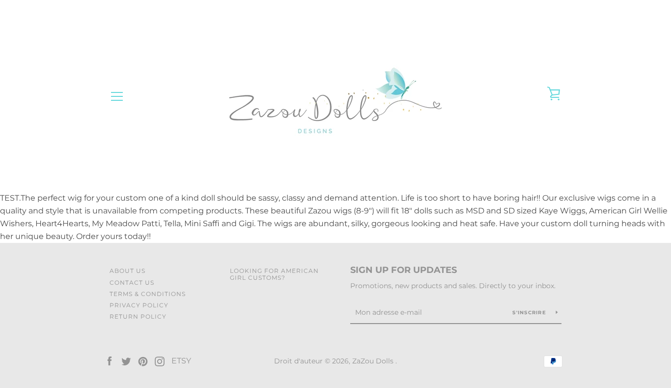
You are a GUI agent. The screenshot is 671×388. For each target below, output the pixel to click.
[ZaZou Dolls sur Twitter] (126, 360)
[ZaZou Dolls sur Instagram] (160, 360)
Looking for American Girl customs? (274, 274)
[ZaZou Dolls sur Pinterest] (143, 360)
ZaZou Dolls (373, 361)
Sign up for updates (403, 270)
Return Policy (138, 316)
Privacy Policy (139, 305)
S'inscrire (530, 312)
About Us (127, 270)
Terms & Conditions (148, 294)
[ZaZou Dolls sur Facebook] (109, 360)
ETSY (181, 360)
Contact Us (132, 282)
